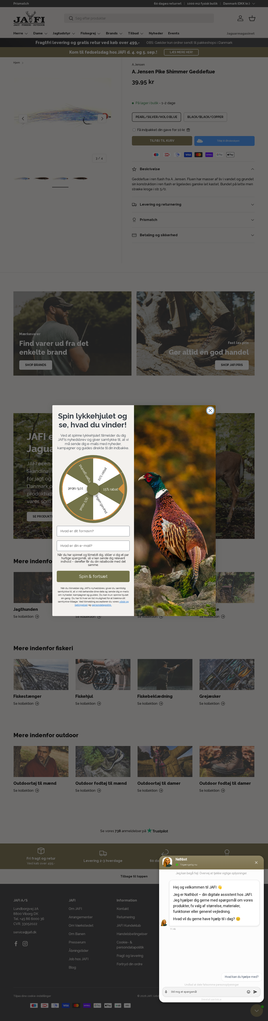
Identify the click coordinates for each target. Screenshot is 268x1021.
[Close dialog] (210, 410)
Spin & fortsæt (93, 576)
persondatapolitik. (102, 604)
